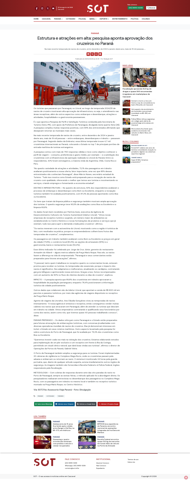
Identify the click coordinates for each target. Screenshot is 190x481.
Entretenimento (119, 19)
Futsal (105, 30)
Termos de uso (133, 459)
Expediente (100, 468)
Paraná (57, 19)
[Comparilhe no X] (92, 54)
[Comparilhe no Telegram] (100, 54)
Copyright (145, 476)
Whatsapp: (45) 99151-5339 (75, 466)
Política (134, 19)
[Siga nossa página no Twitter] (48, 8)
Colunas (146, 19)
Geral (92, 19)
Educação (96, 30)
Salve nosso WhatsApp (44, 404)
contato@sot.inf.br (72, 468)
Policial (82, 19)
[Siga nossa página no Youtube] (53, 8)
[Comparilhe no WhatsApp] (96, 54)
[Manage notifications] (186, 477)
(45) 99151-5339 (136, 8)
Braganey (60, 22)
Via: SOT (38, 389)
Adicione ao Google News (87, 404)
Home (36, 19)
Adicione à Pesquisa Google (109, 404)
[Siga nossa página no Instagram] (42, 8)
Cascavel (46, 19)
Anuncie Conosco (102, 463)
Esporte (103, 19)
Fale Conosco (101, 466)
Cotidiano (70, 19)
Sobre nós (131, 462)
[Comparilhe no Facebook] (88, 54)
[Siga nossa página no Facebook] (37, 8)
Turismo (61, 396)
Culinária (96, 22)
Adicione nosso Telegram (66, 404)
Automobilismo (109, 22)
